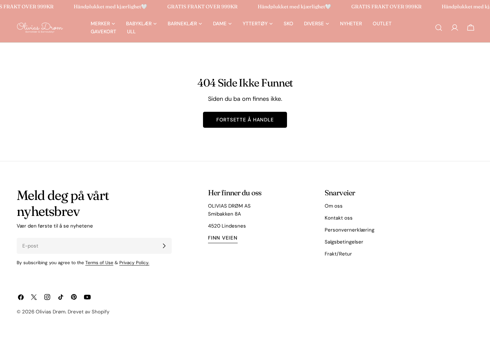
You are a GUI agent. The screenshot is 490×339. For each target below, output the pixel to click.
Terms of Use (99, 262)
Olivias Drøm (50, 311)
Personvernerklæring (349, 230)
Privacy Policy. (134, 262)
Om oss (334, 206)
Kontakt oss (339, 218)
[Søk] (438, 27)
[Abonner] (164, 246)
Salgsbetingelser (344, 242)
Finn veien (223, 238)
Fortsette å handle (245, 119)
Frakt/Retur (338, 254)
